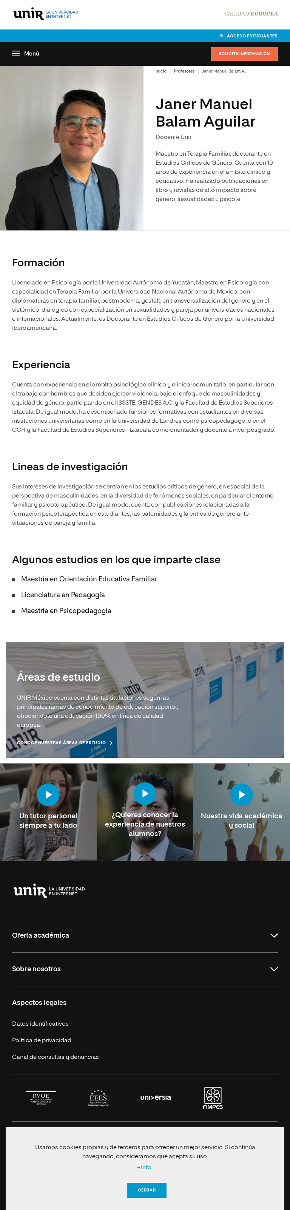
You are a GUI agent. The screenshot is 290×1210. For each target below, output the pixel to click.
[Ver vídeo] (48, 795)
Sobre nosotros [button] (36, 969)
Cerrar (147, 1190)
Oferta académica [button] (40, 935)
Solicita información (244, 54)
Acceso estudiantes (252, 36)
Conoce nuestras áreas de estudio (61, 743)
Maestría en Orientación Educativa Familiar (89, 579)
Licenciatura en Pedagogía (63, 595)
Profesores (184, 71)
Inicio (161, 71)
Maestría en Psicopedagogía (66, 611)
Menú (31, 54)
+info (144, 1168)
